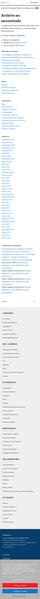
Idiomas (5, 376)
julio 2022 (5, 178)
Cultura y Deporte (8, 476)
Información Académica (10, 350)
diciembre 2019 (8, 230)
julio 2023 (5, 164)
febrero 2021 (7, 213)
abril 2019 (6, 235)
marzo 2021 (6, 210)
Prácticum (6, 365)
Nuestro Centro (8, 330)
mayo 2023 (6, 169)
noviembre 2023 (8, 159)
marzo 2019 (6, 238)
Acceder (5, 85)
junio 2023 (6, 167)
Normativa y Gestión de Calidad (13, 372)
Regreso (21, 45)
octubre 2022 (7, 175)
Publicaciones (7, 445)
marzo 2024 (6, 156)
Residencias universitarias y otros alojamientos (18, 491)
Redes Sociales (8, 487)
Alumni (5, 484)
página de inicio (20, 42)
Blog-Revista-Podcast (9, 511)
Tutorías (5, 403)
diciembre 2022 (8, 172)
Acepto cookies (20, 579)
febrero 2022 (7, 189)
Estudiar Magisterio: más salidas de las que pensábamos (15, 265)
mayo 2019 (6, 232)
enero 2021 (6, 216)
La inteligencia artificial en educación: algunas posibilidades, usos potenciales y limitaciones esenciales (18, 57)
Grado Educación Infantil (11, 357)
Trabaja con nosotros (10, 334)
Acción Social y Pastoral (10, 469)
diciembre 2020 (8, 219)
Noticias (5, 503)
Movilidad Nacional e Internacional (14, 407)
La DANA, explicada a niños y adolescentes (19, 68)
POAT (4, 399)
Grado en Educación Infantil (13, 118)
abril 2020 (6, 227)
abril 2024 (6, 153)
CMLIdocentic (7, 107)
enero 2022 (6, 191)
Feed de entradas (8, 87)
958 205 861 (34, 3)
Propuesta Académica (10, 323)
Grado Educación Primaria (11, 353)
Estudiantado (7, 112)
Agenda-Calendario (9, 507)
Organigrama (7, 326)
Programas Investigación (11, 434)
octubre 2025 (7, 142)
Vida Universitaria (8, 465)
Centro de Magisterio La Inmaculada (18, 8)
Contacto (5, 518)
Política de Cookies (18, 596)
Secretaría (6, 396)
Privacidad (6, 558)
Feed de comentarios (10, 90)
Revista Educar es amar (11, 126)
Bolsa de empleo (8, 522)
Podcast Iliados (8, 123)
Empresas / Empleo (9, 422)
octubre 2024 (7, 150)
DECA (4, 369)
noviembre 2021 (8, 197)
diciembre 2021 (8, 194)
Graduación (6, 418)
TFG (4, 361)
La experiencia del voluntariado (14, 65)
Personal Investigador (10, 449)
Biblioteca (6, 480)
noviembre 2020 (8, 221)
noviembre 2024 (8, 148)
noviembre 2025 (8, 140)
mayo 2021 (6, 205)
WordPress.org (8, 93)
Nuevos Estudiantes (9, 392)
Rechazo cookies (20, 585)
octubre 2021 (7, 199)
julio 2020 (5, 224)
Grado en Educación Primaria (13, 120)
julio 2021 (5, 202)
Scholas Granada (8, 128)
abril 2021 (6, 208)
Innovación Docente (9, 438)
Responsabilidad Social (10, 338)
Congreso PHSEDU (9, 109)
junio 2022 (6, 180)
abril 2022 (6, 183)
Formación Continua (10, 115)
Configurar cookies (20, 591)
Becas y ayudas (8, 411)
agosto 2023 (7, 161)
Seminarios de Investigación (12, 441)
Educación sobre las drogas (13, 63)
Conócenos (6, 319)
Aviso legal (6, 555)
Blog (3, 104)
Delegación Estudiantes (10, 414)
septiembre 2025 (8, 145)
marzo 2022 (6, 186)
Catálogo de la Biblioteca (11, 453)
